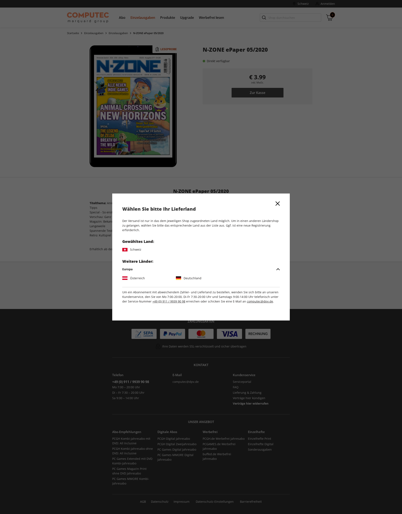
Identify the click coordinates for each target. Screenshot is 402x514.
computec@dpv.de (260, 301)
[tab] (201, 269)
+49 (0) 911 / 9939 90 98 (168, 301)
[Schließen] (278, 204)
